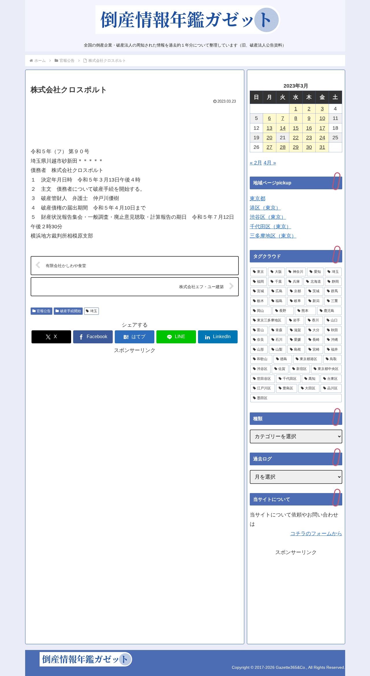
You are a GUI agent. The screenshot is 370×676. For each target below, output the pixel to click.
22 (296, 137)
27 (269, 147)
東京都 (257, 198)
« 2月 (256, 163)
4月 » (270, 163)
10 (322, 118)
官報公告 (44, 311)
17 (322, 128)
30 (309, 147)
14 (283, 128)
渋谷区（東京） (268, 217)
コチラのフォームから (316, 533)
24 (322, 137)
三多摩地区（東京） (273, 236)
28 (283, 147)
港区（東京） (265, 208)
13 (269, 128)
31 (322, 147)
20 (269, 137)
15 (296, 128)
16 (309, 128)
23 (309, 137)
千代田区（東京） (270, 226)
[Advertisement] (135, 123)
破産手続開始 (70, 311)
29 (296, 147)
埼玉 (93, 311)
